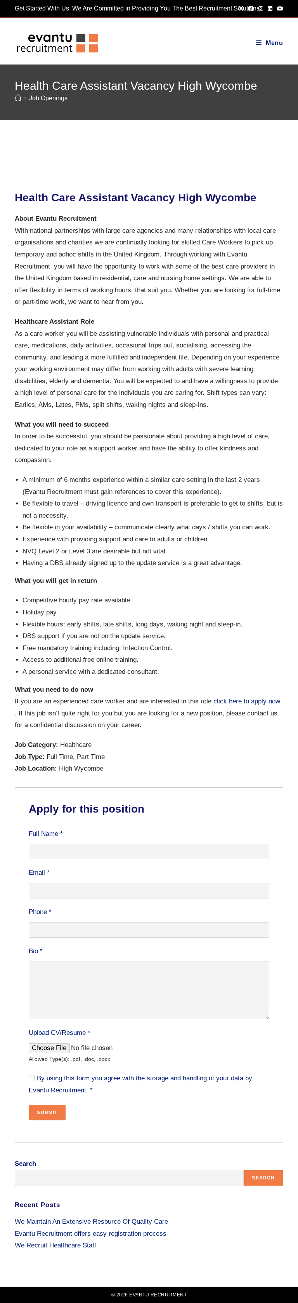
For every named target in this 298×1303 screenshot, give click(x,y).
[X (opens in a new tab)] (241, 8)
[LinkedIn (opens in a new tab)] (270, 8)
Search (25, 1163)
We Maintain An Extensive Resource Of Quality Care (91, 1221)
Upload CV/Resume (59, 1032)
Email (39, 872)
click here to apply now (246, 701)
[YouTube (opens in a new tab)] (279, 8)
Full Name (46, 833)
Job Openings (48, 98)
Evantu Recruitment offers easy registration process (90, 1233)
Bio (36, 951)
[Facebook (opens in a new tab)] (251, 8)
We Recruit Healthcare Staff (55, 1245)
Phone (40, 912)
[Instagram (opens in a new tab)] (260, 8)
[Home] (18, 98)
